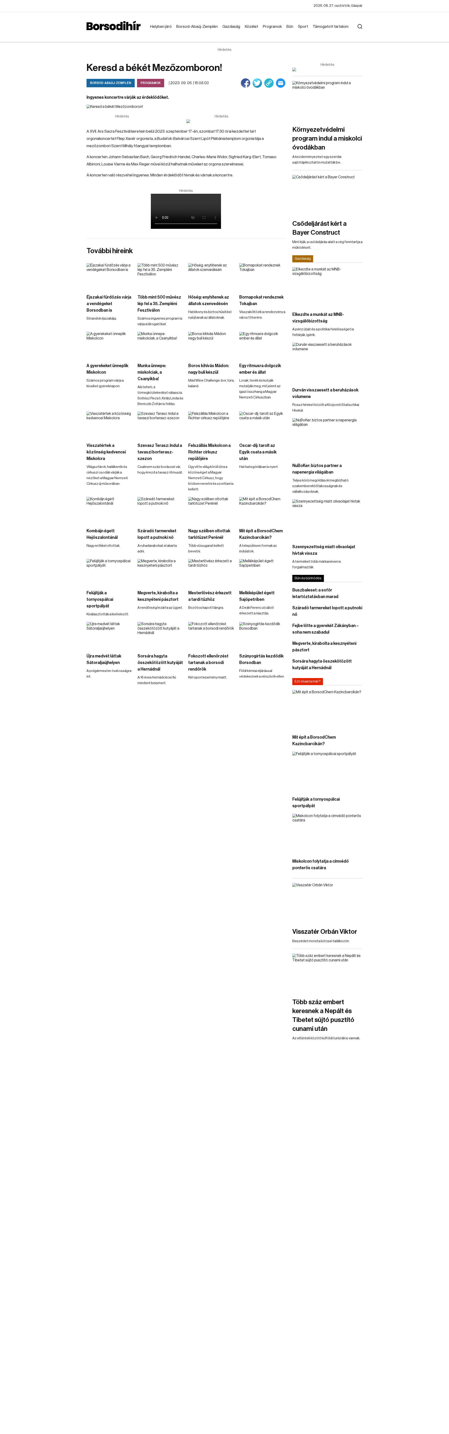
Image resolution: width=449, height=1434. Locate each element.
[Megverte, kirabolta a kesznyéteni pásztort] (161, 572)
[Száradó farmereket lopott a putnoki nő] (161, 510)
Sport (303, 27)
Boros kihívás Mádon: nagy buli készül (208, 369)
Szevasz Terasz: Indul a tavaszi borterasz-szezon (160, 452)
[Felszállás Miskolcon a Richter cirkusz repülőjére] (211, 425)
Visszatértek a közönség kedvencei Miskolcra (106, 452)
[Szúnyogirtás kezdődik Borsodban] (262, 635)
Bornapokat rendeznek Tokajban (261, 300)
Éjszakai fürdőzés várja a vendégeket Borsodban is (109, 303)
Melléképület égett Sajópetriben (257, 596)
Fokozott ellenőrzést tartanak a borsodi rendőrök (208, 662)
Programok (272, 27)
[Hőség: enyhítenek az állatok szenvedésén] (211, 276)
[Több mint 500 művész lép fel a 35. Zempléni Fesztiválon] (161, 276)
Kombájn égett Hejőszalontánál (102, 534)
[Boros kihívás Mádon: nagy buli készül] (211, 345)
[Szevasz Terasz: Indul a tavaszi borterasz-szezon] (161, 425)
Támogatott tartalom (330, 27)
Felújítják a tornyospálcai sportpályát (100, 599)
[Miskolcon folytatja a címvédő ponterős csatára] (327, 833)
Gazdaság (231, 27)
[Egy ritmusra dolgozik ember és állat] (262, 345)
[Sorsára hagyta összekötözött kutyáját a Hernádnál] (161, 635)
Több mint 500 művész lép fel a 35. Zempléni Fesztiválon (159, 303)
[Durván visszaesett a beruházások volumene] (327, 362)
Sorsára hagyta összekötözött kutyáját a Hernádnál (160, 662)
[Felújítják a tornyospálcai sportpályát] (110, 572)
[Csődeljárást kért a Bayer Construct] (327, 195)
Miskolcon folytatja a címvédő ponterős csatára (320, 864)
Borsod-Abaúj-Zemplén (197, 27)
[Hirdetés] (221, 121)
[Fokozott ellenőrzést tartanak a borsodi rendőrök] (211, 635)
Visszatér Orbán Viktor (324, 931)
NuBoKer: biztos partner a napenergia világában (317, 468)
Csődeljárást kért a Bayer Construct (319, 228)
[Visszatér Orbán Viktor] (327, 903)
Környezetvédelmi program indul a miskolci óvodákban (327, 138)
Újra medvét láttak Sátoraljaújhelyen (104, 659)
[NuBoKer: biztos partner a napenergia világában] (327, 438)
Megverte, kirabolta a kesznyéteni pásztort (158, 596)
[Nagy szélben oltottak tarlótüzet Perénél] (211, 510)
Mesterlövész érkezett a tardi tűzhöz (210, 596)
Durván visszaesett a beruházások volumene (325, 393)
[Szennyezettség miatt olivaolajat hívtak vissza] (327, 519)
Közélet (251, 27)
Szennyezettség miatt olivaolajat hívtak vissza (323, 550)
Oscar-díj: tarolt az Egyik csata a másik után (258, 452)
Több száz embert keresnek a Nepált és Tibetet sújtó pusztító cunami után (323, 1015)
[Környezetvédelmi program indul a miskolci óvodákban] (327, 100)
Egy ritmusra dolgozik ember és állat (260, 369)
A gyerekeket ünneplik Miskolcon (107, 369)
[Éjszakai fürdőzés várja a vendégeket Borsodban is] (110, 276)
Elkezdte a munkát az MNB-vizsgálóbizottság (318, 317)
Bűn (289, 27)
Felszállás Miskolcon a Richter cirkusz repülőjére (209, 452)
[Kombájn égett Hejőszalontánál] (110, 510)
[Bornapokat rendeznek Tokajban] (262, 276)
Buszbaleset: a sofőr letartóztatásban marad (315, 593)
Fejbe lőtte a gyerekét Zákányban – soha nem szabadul (325, 629)
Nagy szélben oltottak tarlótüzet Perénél (209, 534)
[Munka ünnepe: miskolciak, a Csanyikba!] (161, 345)
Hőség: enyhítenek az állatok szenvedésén (208, 300)
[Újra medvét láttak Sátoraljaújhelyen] (110, 635)
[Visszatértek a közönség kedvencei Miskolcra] (110, 425)
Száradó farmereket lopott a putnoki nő (157, 534)
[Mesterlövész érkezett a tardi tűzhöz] (211, 572)
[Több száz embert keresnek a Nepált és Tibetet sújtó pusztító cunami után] (327, 973)
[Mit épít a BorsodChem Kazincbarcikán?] (262, 510)
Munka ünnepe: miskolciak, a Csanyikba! (152, 372)
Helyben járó (161, 27)
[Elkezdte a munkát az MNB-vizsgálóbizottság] (327, 287)
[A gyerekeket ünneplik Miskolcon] (110, 345)
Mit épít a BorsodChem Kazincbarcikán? (261, 534)
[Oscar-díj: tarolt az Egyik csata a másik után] (262, 425)
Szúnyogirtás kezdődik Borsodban (261, 659)
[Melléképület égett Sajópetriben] (262, 572)
